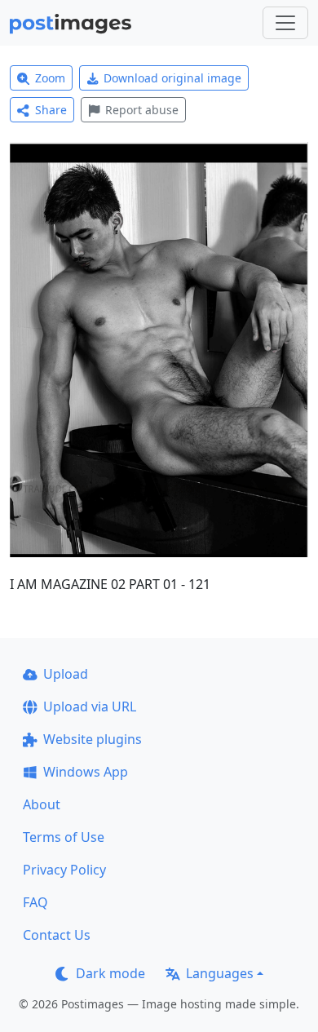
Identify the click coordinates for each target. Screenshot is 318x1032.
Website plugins (92, 739)
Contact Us (57, 935)
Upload (65, 674)
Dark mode (110, 973)
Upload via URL (89, 706)
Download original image (172, 78)
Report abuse (142, 109)
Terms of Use (63, 837)
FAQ (35, 902)
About (41, 804)
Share (51, 109)
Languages (220, 973)
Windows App (85, 772)
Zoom (50, 78)
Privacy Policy (64, 870)
